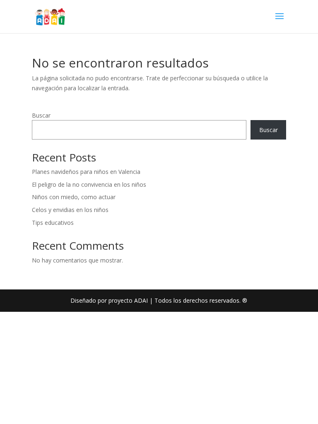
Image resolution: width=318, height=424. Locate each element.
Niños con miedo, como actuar (74, 197)
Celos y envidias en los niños (70, 210)
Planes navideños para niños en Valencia (86, 172)
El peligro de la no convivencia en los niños (89, 184)
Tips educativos (53, 222)
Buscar (41, 115)
